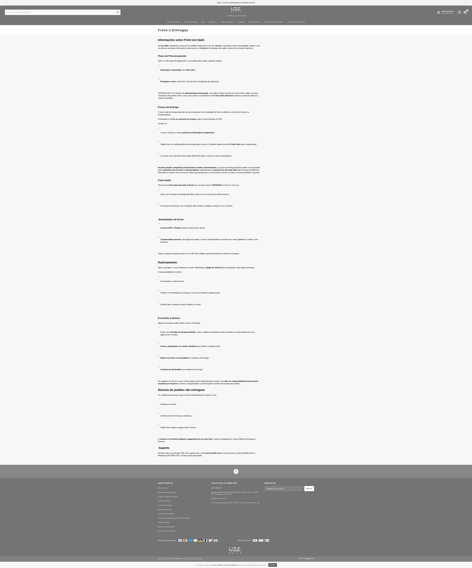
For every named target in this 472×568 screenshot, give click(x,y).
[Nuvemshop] (306, 559)
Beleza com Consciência (166, 527)
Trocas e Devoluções (165, 505)
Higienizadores (173, 22)
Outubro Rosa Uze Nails (166, 531)
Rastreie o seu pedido (273, 22)
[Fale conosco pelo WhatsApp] (459, 13)
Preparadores (190, 22)
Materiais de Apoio (164, 501)
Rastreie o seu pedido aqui (167, 492)
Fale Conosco (162, 488)
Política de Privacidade (166, 514)
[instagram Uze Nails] (236, 471)
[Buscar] (118, 12)
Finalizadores (227, 22)
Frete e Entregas (163, 522)
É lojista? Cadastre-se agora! (168, 496)
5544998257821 (216, 488)
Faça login (449, 11)
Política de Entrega (164, 509)
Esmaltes (213, 22)
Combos (240, 22)
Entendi (273, 565)
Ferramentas (254, 22)
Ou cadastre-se (447, 13)
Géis (203, 22)
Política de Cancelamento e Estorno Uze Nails (174, 518)
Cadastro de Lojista (296, 22)
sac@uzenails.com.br (218, 498)
